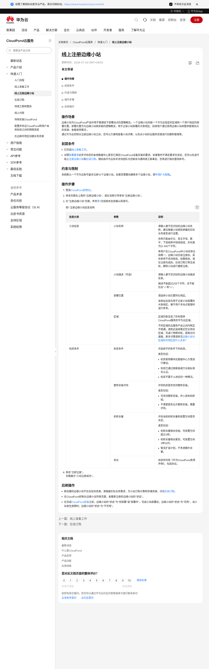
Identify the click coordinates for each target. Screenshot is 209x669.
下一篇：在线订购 (69, 524)
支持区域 (16, 220)
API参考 (15, 156)
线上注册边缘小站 (24, 93)
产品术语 (16, 194)
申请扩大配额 (162, 174)
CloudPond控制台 (81, 190)
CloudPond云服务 (83, 42)
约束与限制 (70, 92)
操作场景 (69, 78)
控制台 (172, 19)
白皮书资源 (17, 213)
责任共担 (16, 200)
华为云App (197, 11)
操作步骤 (69, 99)
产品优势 (66, 555)
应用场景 (66, 565)
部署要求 (74, 155)
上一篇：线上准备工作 (72, 518)
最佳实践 (16, 169)
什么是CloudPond (72, 550)
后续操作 (69, 106)
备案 (162, 19)
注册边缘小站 (76, 159)
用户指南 (16, 142)
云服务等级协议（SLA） (26, 207)
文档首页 (63, 42)
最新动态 (16, 60)
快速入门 (16, 73)
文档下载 (16, 175)
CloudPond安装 (80, 501)
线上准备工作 (21, 86)
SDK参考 (16, 162)
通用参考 (16, 187)
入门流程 (19, 80)
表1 (99, 201)
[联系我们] (145, 20)
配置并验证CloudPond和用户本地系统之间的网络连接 (31, 127)
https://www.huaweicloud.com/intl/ (84, 4)
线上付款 (19, 112)
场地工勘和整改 (23, 106)
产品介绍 (16, 67)
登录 (183, 19)
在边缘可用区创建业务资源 (29, 136)
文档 (153, 19)
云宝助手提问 (69, 597)
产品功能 (66, 560)
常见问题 (16, 149)
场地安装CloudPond (25, 119)
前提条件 (69, 85)
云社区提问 (87, 597)
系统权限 (16, 226)
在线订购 (19, 99)
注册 (196, 19)
